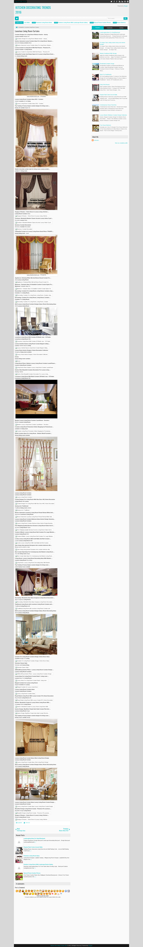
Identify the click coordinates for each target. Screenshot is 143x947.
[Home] (16, 27)
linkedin (122, 1)
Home (17, 18)
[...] (35, 842)
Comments (109, 27)
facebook (114, 1)
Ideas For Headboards (105, 74)
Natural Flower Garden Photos (91, 22)
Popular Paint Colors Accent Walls (108, 94)
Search (126, 18)
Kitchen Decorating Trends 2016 (59, 945)
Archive (121, 27)
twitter (111, 1)
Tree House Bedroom (105, 125)
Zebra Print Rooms (105, 84)
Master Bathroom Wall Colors (115, 22)
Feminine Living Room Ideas (33, 22)
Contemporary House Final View (108, 105)
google (116, 1)
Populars (97, 27)
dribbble (125, 1)
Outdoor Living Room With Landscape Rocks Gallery (62, 22)
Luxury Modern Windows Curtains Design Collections (113, 115)
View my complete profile (121, 143)
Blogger (126, 6)
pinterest (127, 1)
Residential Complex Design (107, 63)
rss (119, 1)
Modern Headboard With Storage (108, 53)
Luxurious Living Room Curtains (27, 31)
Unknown (27, 822)
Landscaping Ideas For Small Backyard (110, 32)
